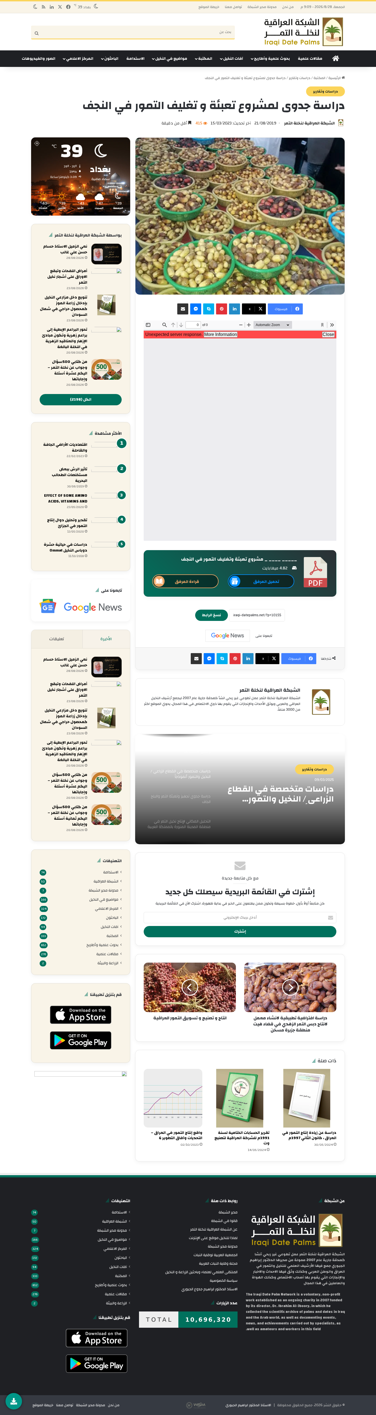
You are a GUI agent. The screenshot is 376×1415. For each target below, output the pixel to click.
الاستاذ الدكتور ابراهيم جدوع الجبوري (209, 1289)
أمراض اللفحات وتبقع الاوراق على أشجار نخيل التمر (67, 276)
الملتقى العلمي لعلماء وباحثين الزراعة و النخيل (201, 1272)
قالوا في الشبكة (224, 1220)
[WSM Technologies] (205, 1405)
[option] (240, 789)
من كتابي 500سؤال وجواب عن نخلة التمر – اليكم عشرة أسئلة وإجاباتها (67, 370)
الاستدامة (135, 58)
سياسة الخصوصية (224, 1280)
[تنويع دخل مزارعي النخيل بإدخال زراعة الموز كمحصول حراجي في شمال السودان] (106, 305)
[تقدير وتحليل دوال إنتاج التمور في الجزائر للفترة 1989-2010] (106, 527)
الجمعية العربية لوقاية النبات (216, 1254)
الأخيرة (106, 639)
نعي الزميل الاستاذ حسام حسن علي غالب (65, 249)
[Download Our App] (80, 1025)
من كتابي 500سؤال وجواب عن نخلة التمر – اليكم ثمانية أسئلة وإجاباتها (67, 815)
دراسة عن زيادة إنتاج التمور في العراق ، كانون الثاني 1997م (309, 1135)
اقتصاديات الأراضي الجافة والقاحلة (65, 447)
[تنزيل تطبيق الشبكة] (14, 1401)
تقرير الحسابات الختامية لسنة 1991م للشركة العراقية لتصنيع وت (241, 1138)
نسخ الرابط (211, 615)
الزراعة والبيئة (107, 963)
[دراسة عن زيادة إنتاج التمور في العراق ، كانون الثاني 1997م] (307, 1098)
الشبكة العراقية (106, 881)
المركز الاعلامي (79, 58)
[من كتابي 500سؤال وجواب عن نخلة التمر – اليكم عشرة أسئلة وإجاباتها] (106, 369)
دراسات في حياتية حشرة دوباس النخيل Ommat (65, 547)
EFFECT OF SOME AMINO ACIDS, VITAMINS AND (65, 498)
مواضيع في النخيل (171, 58)
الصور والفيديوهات (38, 58)
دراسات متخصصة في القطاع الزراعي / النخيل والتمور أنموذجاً (281, 794)
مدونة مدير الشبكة (262, 7)
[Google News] (227, 636)
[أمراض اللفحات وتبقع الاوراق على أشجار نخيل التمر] (106, 278)
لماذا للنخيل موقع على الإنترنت (213, 1237)
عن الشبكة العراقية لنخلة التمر (214, 1229)
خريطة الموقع (208, 7)
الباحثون (111, 58)
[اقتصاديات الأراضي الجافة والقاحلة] (106, 452)
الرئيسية (335, 78)
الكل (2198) (80, 399)
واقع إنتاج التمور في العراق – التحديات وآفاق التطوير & (176, 1135)
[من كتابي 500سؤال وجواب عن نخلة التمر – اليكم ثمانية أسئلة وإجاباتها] (106, 814)
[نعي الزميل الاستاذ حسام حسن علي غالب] (106, 254)
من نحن (288, 7)
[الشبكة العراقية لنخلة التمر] (303, 32)
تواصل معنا (233, 7)
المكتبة (205, 58)
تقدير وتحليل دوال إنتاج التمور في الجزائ (67, 523)
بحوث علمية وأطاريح (272, 58)
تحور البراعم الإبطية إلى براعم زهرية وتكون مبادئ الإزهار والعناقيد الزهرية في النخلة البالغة (64, 338)
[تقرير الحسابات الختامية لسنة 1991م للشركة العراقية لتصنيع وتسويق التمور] (240, 1098)
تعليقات (56, 639)
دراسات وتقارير (299, 78)
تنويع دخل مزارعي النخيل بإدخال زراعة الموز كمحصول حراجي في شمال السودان (63, 306)
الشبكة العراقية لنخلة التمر (309, 123)
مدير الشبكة (228, 1212)
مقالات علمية (310, 58)
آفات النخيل (233, 58)
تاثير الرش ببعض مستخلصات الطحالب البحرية (69, 475)
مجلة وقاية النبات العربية (218, 1263)
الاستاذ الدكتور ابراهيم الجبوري (248, 1405)
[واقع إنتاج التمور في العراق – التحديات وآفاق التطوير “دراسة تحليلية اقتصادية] (173, 1098)
